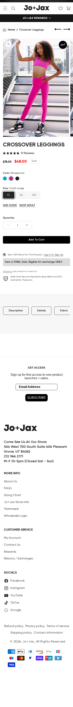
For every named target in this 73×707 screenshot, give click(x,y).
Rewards (10, 551)
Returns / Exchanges (18, 558)
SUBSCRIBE (36, 397)
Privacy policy (35, 626)
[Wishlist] (60, 8)
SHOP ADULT (27, 205)
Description (16, 310)
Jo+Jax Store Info (16, 502)
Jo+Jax (28, 641)
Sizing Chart (12, 495)
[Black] (17, 178)
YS (21, 195)
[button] (5, 8)
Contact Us (12, 544)
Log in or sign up (53, 255)
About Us (10, 481)
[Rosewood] (11, 178)
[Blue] (5, 178)
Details (41, 310)
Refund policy (13, 626)
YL (8, 195)
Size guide (10, 205)
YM (34, 195)
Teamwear (11, 509)
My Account (12, 538)
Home (11, 29)
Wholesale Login (15, 516)
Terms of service (58, 626)
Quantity (8, 218)
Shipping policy (21, 632)
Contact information (48, 632)
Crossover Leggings (31, 29)
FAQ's (8, 488)
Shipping (7, 271)
